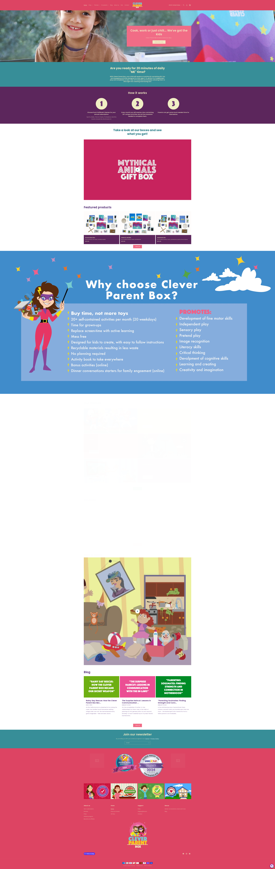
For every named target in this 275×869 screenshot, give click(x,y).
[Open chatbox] (272, 866)
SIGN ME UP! (151, 442)
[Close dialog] (164, 418)
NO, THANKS (151, 447)
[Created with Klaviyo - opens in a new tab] (137, 451)
